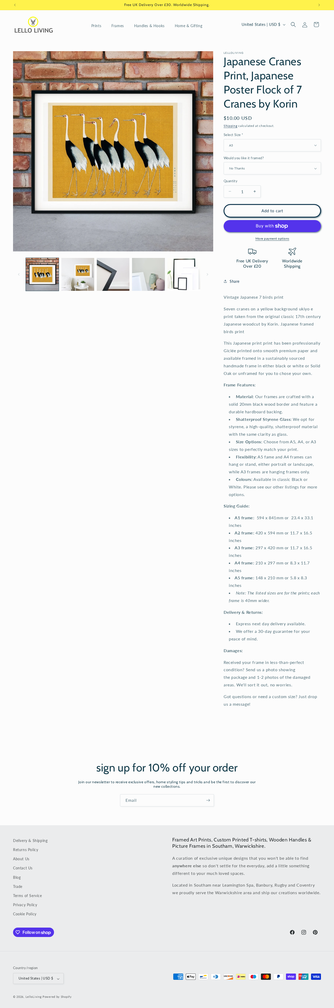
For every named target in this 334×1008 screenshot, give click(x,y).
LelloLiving (34, 997)
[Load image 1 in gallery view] (42, 274)
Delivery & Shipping (30, 840)
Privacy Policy (25, 905)
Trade (17, 886)
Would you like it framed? (244, 158)
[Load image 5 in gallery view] (184, 274)
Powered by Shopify (57, 997)
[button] (98, 25)
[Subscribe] (208, 800)
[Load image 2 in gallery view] (77, 274)
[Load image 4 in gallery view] (148, 274)
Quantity (230, 181)
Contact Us (23, 868)
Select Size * (233, 135)
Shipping (230, 126)
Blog (17, 877)
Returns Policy (25, 850)
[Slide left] (19, 274)
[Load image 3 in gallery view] (113, 274)
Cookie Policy (25, 914)
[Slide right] (207, 274)
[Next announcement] (319, 5)
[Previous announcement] (15, 5)
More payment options (272, 238)
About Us (21, 859)
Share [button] (235, 281)
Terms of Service (27, 896)
